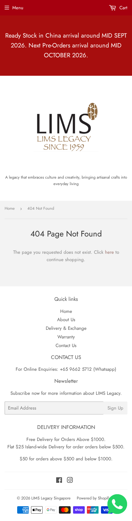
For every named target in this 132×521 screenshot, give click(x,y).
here (109, 252)
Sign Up (115, 408)
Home (10, 208)
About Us (66, 319)
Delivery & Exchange (66, 328)
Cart (122, 7)
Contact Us (66, 345)
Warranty (66, 336)
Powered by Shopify (94, 498)
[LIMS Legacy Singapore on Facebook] (59, 481)
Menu (17, 7)
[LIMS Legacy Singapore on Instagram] (70, 481)
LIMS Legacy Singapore (51, 498)
